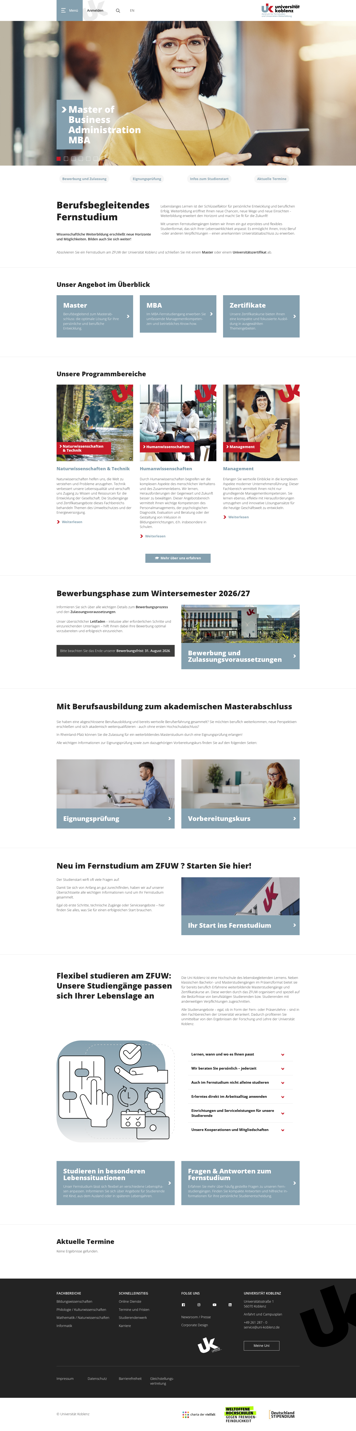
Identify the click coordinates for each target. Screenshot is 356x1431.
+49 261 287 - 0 (255, 1322)
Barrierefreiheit (130, 1378)
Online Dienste (130, 1301)
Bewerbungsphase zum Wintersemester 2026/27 (153, 593)
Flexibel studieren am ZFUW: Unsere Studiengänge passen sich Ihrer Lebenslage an (114, 986)
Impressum (65, 1378)
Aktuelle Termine (85, 1241)
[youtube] (214, 1304)
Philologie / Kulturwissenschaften (81, 1309)
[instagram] (199, 1304)
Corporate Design (194, 1325)
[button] (178, 92)
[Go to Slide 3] (73, 159)
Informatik (64, 1325)
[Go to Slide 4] (81, 159)
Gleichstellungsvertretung (162, 1381)
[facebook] (183, 1304)
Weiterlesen (72, 522)
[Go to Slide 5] (88, 159)
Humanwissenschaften (166, 468)
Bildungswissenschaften (74, 1301)
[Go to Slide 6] (96, 159)
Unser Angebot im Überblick (103, 284)
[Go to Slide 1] (59, 159)
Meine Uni (262, 1345)
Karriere (125, 1325)
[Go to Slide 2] (66, 159)
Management (238, 468)
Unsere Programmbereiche (101, 374)
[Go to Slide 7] (103, 159)
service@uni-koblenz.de (262, 1327)
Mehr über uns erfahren (181, 558)
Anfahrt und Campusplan (263, 1314)
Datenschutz (97, 1378)
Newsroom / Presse (196, 1317)
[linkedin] (230, 1304)
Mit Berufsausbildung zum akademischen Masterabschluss (174, 706)
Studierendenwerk (133, 1317)
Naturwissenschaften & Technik (93, 468)
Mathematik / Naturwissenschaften (83, 1317)
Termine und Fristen (134, 1309)
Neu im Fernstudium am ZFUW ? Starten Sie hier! (154, 866)
